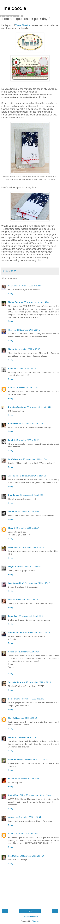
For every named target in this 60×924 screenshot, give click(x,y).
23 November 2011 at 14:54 (36, 302)
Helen (11, 834)
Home (30, 911)
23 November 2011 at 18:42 (35, 459)
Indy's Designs (15, 459)
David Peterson (15, 759)
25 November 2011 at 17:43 (31, 699)
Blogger (35, 921)
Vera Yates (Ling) (16, 583)
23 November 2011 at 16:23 (26, 368)
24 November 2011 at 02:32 (37, 583)
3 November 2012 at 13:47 (29, 817)
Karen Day (13, 423)
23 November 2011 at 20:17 (32, 495)
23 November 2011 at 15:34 (29, 330)
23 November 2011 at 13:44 (28, 286)
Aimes (11, 652)
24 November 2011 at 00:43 (29, 566)
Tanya (11, 511)
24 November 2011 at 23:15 (27, 652)
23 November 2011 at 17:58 (26, 440)
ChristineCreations (17, 407)
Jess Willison (14, 476)
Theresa (12, 330)
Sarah (11, 440)
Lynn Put (12, 737)
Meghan (12, 566)
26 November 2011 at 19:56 (27, 779)
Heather (11, 286)
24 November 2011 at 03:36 (25, 599)
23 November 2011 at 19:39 (34, 476)
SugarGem (13, 616)
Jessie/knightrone (16, 682)
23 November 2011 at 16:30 (25, 388)
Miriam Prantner (15, 302)
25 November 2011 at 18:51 (25, 718)
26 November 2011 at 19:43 (35, 759)
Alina (10, 368)
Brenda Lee (13, 495)
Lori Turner (13, 699)
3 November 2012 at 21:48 (26, 834)
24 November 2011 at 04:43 (31, 616)
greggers (12, 817)
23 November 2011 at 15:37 (27, 349)
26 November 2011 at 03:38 (29, 737)
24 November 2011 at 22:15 (37, 632)
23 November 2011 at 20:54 (27, 511)
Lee (10, 599)
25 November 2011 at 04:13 (38, 682)
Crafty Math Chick (16, 795)
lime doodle (13, 8)
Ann (10, 388)
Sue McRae (13, 856)
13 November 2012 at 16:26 (32, 856)
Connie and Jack (16, 632)
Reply (10, 293)
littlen (11, 528)
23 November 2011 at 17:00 (31, 423)
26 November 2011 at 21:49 (38, 795)
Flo (10, 718)
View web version (30, 916)
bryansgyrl (13, 547)
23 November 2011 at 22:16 (31, 547)
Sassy (11, 779)
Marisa (11, 349)
